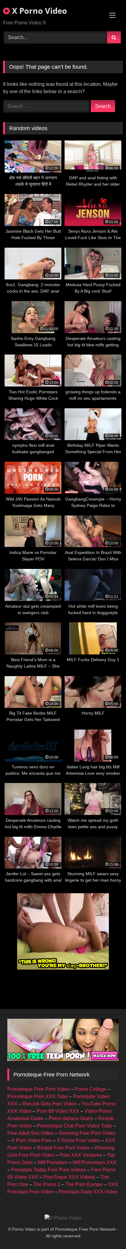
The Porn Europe (84, 1184)
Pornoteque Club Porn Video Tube (74, 1125)
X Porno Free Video (78, 1140)
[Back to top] (107, 1231)
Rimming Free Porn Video (87, 1133)
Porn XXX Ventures (81, 1155)
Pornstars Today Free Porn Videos (48, 1169)
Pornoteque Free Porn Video (38, 1089)
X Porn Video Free (31, 1140)
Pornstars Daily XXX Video (88, 1191)
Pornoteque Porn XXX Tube (37, 1096)
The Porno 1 (46, 1184)
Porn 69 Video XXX (58, 1111)
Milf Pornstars (53, 1162)
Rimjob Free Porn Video (63, 1147)
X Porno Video (38, 10)
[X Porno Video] (63, 1218)
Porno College (90, 1089)
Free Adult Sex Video (30, 1133)
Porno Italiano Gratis (71, 1118)
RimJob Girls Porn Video (49, 1103)
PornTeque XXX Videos (69, 1177)
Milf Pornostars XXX (95, 1162)
